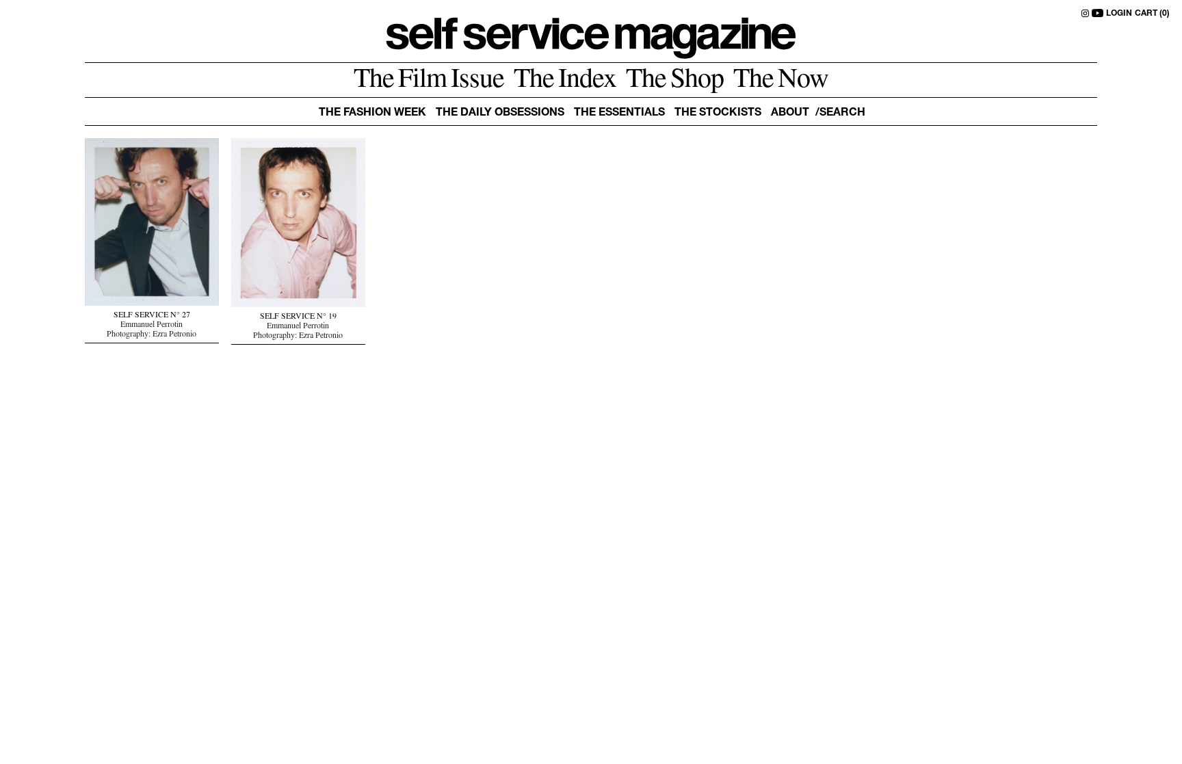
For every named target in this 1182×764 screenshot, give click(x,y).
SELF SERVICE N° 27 (152, 316)
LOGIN (1119, 14)
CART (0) (1152, 14)
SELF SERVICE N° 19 (298, 317)
